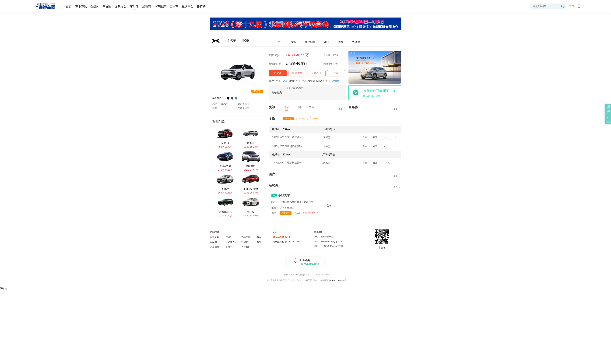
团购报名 (120, 6)
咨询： (274, 213)
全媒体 (94, 6)
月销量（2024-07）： (324, 80)
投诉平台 (187, 6)
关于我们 (245, 247)
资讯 (293, 41)
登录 (571, 5)
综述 (279, 41)
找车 (259, 237)
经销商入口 (231, 242)
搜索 (259, 242)
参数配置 (310, 41)
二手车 (174, 6)
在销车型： (297, 80)
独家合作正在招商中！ (379, 90)
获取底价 (286, 213)
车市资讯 (81, 6)
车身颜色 (216, 98)
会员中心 (230, 247)
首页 (69, 6)
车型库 (134, 6)
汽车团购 (245, 237)
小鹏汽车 (284, 195)
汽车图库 (160, 6)
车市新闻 (214, 237)
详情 (365, 137)
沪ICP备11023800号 (337, 280)
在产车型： (278, 80)
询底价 (278, 73)
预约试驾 (297, 73)
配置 (375, 137)
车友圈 (107, 6)
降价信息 (277, 92)
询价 (326, 41)
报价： (274, 207)
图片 (340, 41)
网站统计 (4, 288)
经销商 (146, 6)
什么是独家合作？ (373, 95)
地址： (274, 202)
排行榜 (201, 6)
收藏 (336, 73)
